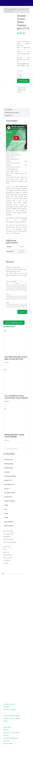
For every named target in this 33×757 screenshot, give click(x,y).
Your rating (9, 281)
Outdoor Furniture (9, 501)
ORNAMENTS (7, 536)
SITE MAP (6, 735)
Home (6, 9)
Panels (6, 505)
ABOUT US (6, 552)
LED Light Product (9, 493)
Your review (16, 283)
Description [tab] (8, 109)
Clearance (7, 472)
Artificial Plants (8, 468)
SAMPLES (6, 730)
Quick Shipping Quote (14, 322)
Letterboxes (8, 497)
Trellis (6, 517)
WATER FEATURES (8, 539)
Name (7, 294)
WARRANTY (6, 741)
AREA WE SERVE (7, 743)
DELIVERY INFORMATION (10, 738)
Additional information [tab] (12, 112)
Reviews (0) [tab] (8, 115)
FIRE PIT (5, 721)
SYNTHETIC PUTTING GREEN (11, 733)
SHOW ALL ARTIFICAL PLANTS (11, 718)
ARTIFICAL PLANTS (8, 704)
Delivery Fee (8, 480)
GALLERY (5, 563)
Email (7, 302)
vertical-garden (8, 521)
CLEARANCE (6, 560)
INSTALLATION (7, 558)
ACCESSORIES (7, 727)
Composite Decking (9, 476)
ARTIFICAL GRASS (8, 531)
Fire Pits (6, 488)
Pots (5, 509)
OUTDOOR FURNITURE (9, 542)
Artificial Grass (8, 459)
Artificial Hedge (8, 463)
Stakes (6, 513)
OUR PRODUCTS (8, 555)
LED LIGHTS (6, 707)
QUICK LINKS (7, 547)
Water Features (12, 9)
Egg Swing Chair (8, 484)
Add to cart (23, 81)
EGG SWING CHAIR (8, 534)
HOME (5, 549)
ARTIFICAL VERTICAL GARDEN (11, 715)
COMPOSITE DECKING (9, 709)
